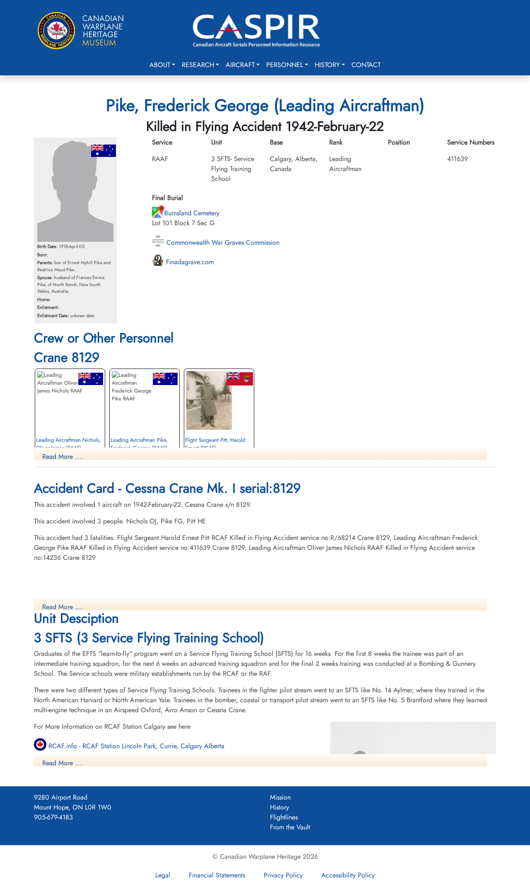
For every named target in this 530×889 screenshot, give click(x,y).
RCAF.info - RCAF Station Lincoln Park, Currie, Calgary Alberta (135, 746)
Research (198, 65)
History (327, 65)
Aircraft (240, 65)
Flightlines (284, 817)
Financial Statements (217, 875)
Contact (366, 65)
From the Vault (290, 827)
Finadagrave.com (189, 262)
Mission (280, 797)
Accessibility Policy (348, 875)
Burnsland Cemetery (191, 213)
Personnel (284, 65)
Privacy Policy (283, 875)
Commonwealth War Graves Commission (221, 242)
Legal (162, 875)
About (159, 65)
